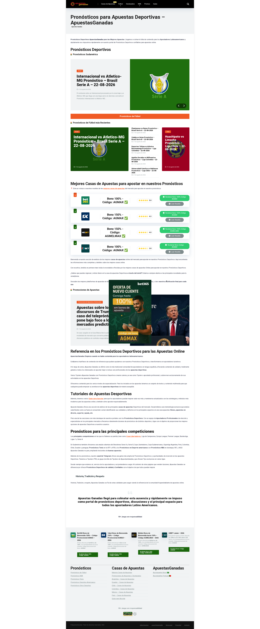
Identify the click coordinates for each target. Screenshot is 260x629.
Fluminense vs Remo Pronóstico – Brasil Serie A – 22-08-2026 (145, 129)
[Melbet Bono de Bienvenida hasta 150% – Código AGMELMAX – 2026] (85, 236)
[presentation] (178, 105)
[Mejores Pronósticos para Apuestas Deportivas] (79, 3)
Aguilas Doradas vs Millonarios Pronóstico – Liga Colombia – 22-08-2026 (145, 160)
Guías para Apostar (96, 399)
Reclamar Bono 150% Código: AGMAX (175, 214)
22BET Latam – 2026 (176, 533)
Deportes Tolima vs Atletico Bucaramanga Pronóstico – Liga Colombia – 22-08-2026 (144, 149)
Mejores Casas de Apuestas (122, 573)
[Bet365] (130, 314)
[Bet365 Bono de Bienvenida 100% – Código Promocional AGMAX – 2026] (85, 204)
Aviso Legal (169, 625)
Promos (147, 4)
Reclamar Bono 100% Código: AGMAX (175, 198)
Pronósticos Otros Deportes (81, 586)
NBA (139, 4)
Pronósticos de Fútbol (130, 116)
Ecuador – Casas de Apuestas (122, 582)
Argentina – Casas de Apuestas (123, 579)
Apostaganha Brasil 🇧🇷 (161, 573)
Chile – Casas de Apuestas (121, 586)
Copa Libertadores (133, 436)
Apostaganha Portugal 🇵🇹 (162, 576)
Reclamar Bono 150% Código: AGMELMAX (175, 230)
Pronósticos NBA (77, 576)
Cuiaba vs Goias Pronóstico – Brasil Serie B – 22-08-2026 (143, 138)
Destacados (130, 4)
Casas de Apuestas (108, 4)
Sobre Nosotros (144, 625)
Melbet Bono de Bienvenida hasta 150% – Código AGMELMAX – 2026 (148, 535)
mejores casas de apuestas (114, 188)
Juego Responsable (157, 625)
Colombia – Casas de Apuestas (123, 589)
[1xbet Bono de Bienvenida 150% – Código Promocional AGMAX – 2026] (85, 220)
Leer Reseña (175, 204)
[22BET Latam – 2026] (85, 252)
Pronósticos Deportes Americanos (83, 582)
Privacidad (178, 625)
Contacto (186, 625)
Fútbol (120, 4)
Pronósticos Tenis (77, 579)
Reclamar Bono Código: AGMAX (175, 246)
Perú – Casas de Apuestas (121, 595)
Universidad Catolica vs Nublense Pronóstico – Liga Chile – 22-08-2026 (145, 171)
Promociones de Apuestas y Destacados (126, 576)
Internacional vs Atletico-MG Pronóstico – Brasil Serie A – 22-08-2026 (99, 80)
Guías (155, 4)
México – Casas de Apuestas (122, 592)
